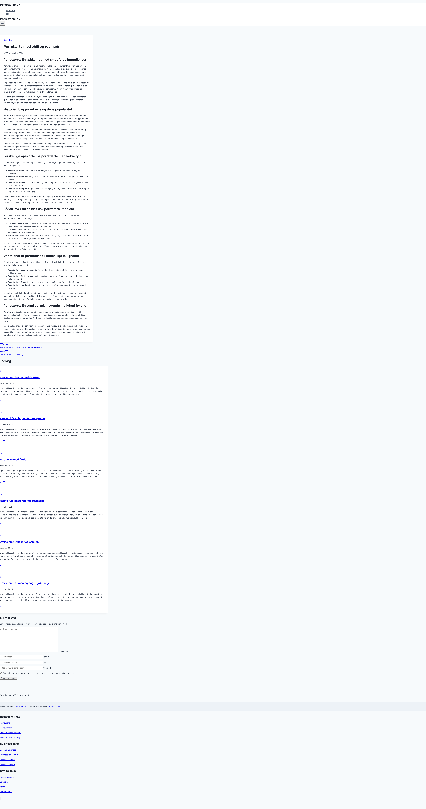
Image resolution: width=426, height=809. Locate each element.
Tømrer (3, 787)
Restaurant (5, 723)
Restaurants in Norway (10, 737)
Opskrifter (8, 40)
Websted (47, 668)
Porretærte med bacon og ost (13, 353)
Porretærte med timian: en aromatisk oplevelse (21, 346)
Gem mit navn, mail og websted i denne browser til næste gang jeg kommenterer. (39, 673)
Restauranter (6, 728)
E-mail (46, 662)
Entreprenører (6, 792)
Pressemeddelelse (8, 777)
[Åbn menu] (2, 23)
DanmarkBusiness (8, 750)
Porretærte (10, 11)
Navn (46, 657)
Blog (7, 14)
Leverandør (5, 782)
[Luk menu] (0, 798)
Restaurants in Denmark (10, 733)
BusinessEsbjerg (7, 765)
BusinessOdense (7, 760)
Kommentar (64, 651)
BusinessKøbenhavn (9, 755)
